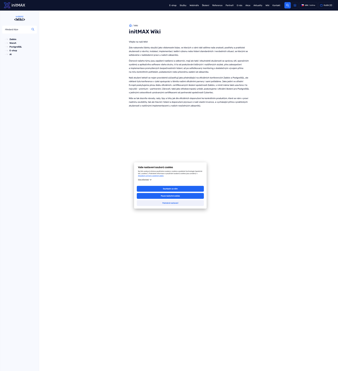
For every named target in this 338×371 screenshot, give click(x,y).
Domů (130, 25)
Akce (247, 5)
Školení (205, 5)
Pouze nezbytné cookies (170, 196)
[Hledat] (287, 5)
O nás (239, 5)
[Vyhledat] (33, 29)
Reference (217, 5)
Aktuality (257, 5)
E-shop (173, 5)
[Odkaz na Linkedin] (295, 5)
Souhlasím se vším (170, 189)
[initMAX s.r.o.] (14, 5)
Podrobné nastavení (170, 203)
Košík (328, 5)
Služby (183, 5)
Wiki (267, 5)
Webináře (194, 5)
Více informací (143, 179)
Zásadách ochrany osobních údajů (150, 176)
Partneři (230, 5)
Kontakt (276, 5)
